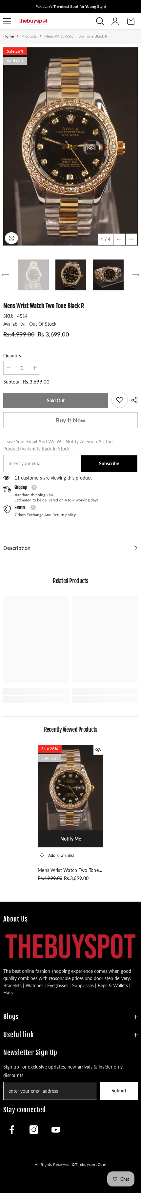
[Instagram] (33, 1129)
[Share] (133, 400)
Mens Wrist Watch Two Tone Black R (68, 870)
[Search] (100, 21)
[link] (119, 400)
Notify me (70, 839)
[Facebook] (11, 1129)
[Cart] (130, 21)
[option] (70, 146)
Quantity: (13, 355)
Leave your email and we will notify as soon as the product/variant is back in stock (57, 445)
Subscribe (109, 463)
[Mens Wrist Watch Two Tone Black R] (70, 787)
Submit (118, 1090)
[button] (119, 239)
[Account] (115, 21)
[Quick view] (98, 750)
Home (8, 36)
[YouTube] (55, 1129)
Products (29, 36)
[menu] (7, 21)
